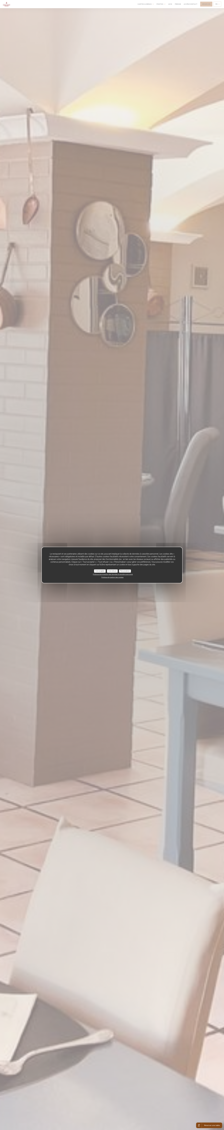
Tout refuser (112, 571)
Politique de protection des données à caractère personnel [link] (113, 574)
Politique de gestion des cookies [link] (112, 577)
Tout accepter (99, 571)
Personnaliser (125, 571)
